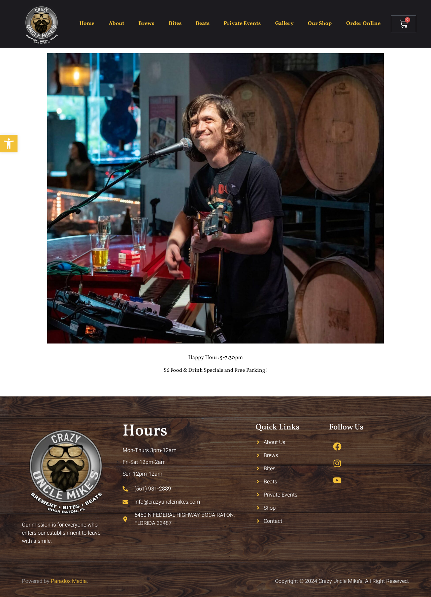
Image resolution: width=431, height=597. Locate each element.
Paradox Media (69, 581)
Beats (202, 23)
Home (86, 23)
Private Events (242, 23)
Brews (146, 23)
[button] (9, 143)
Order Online (363, 23)
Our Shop (320, 23)
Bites (175, 23)
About (116, 23)
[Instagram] (337, 463)
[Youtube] (337, 480)
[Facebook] (337, 446)
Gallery (284, 23)
